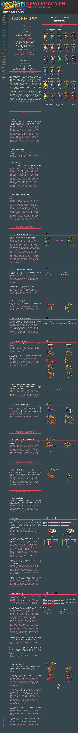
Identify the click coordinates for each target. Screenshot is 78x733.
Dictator (4, 47)
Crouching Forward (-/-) (25, 46)
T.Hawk (4, 36)
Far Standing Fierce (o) (25, 44)
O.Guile (4, 61)
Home (4, 15)
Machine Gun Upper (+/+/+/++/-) (24, 70)
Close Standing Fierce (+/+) (24, 42)
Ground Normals (25, 39)
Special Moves (25, 63)
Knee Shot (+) (25, 60)
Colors (3, 19)
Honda (3, 27)
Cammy (3, 38)
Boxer (4, 42)
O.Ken (3, 53)
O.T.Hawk (4, 64)
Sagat (4, 45)
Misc (25, 29)
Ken (4, 26)
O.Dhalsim (4, 62)
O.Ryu (3, 52)
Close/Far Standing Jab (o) (25, 41)
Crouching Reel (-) (25, 34)
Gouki (4, 49)
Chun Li (4, 29)
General (3, 17)
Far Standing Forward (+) (25, 45)
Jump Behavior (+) (24, 33)
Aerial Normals (25, 52)
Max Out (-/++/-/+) (25, 67)
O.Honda (4, 55)
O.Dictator (4, 74)
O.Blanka (4, 58)
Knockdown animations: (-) (24, 35)
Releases (4, 22)
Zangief (3, 32)
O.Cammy (4, 65)
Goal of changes (25, 26)
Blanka (3, 30)
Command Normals (25, 58)
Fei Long (4, 39)
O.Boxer (4, 70)
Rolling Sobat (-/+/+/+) (25, 68)
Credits (3, 77)
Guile (4, 33)
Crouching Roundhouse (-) (25, 49)
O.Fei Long (3, 67)
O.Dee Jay (4, 68)
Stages (3, 20)
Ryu (4, 24)
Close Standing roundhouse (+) (25, 48)
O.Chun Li (4, 56)
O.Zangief (4, 59)
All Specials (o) (25, 65)
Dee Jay (3, 41)
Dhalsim (4, 35)
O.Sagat (4, 73)
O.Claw (3, 71)
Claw (4, 44)
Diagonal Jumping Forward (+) (24, 55)
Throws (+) (25, 31)
